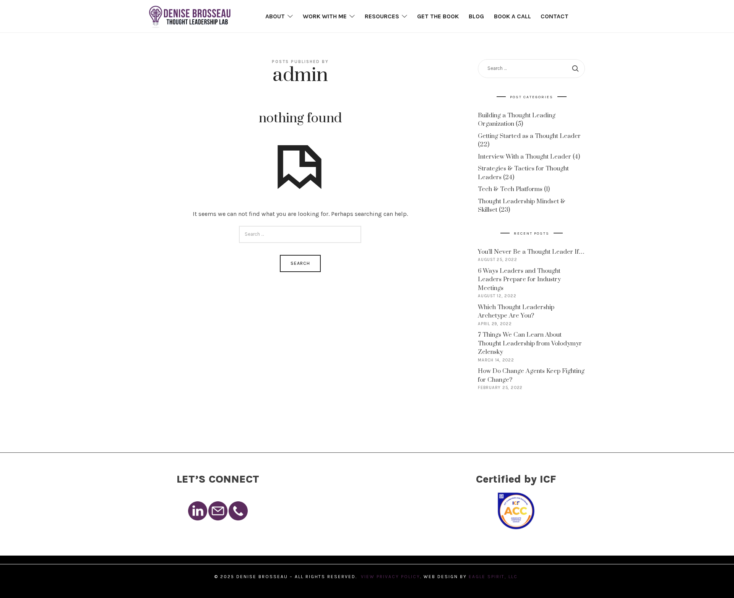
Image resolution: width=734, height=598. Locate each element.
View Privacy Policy (390, 576)
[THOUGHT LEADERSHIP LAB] (190, 16)
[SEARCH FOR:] (300, 234)
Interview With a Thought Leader (524, 156)
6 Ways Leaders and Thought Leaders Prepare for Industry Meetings (519, 279)
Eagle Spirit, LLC (494, 576)
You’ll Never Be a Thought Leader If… (531, 252)
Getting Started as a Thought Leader (529, 136)
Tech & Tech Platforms (510, 189)
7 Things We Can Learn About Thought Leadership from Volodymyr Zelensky (530, 343)
